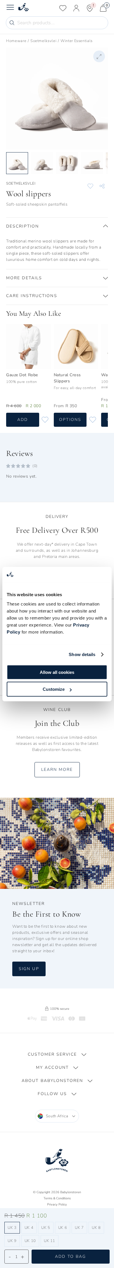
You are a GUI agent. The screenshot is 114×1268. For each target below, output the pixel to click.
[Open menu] (10, 8)
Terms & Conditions (57, 1198)
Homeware (16, 41)
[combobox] (57, 1116)
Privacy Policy (57, 1204)
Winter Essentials (77, 41)
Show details (82, 654)
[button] (57, 226)
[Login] (76, 8)
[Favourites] (63, 8)
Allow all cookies (57, 671)
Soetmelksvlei (43, 41)
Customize (54, 689)
